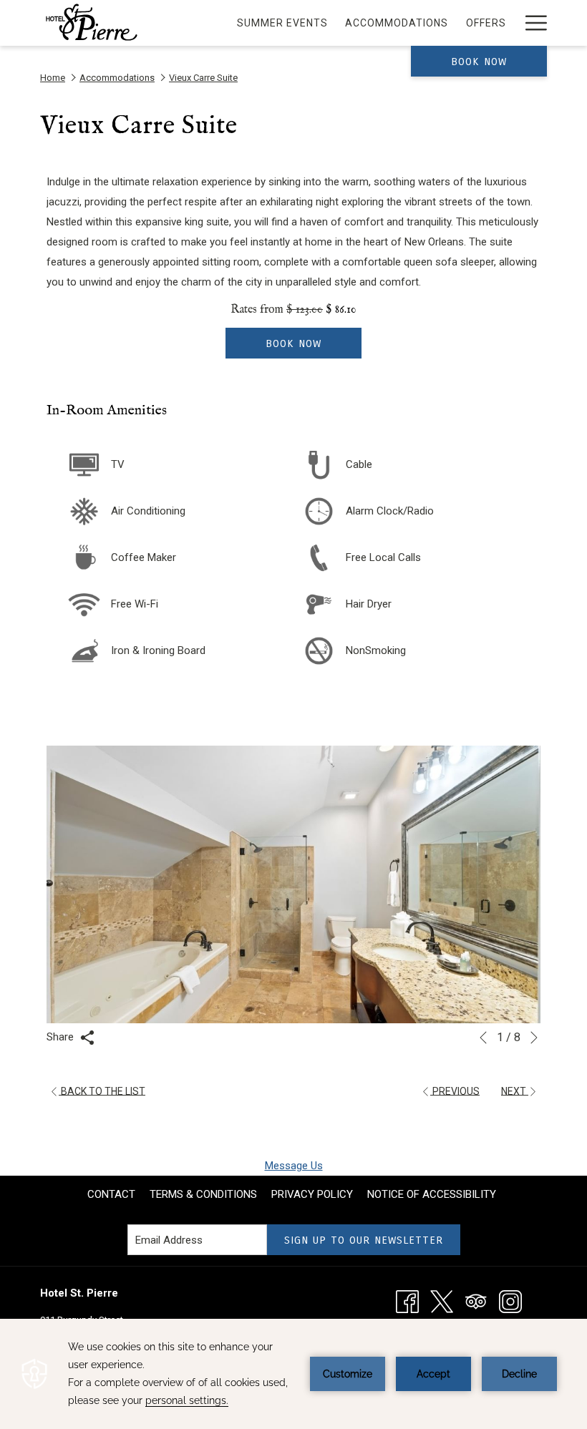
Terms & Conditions (203, 1194)
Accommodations (117, 77)
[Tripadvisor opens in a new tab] (476, 1300)
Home (52, 77)
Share (62, 1036)
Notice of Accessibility (431, 1194)
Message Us (294, 1165)
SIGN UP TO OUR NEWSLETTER (363, 1240)
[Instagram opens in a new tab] (510, 1300)
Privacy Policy (312, 1194)
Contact (111, 1194)
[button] (293, 884)
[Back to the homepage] (91, 23)
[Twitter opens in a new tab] (441, 1300)
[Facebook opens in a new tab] (407, 1300)
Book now (479, 61)
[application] (293, 1374)
